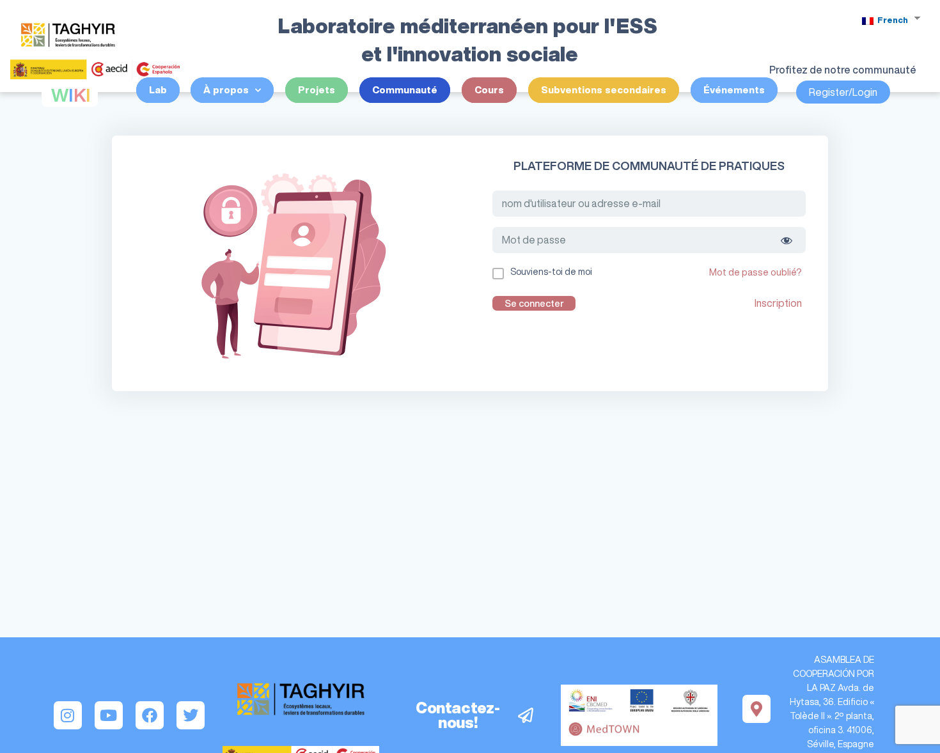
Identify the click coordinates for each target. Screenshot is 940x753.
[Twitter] (190, 715)
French (891, 20)
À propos (226, 90)
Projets (316, 90)
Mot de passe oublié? (755, 272)
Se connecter (534, 303)
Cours (489, 90)
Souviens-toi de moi (551, 271)
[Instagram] (68, 715)
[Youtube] (109, 715)
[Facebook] (150, 715)
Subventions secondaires (603, 90)
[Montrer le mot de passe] (786, 240)
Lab (158, 90)
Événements (734, 90)
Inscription (778, 303)
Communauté (404, 90)
